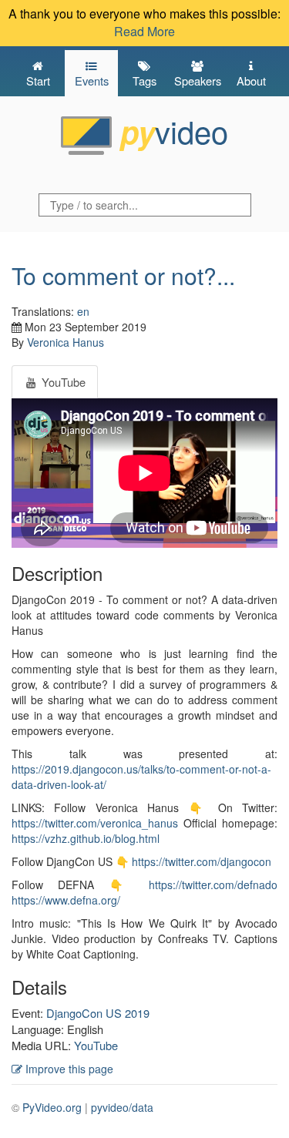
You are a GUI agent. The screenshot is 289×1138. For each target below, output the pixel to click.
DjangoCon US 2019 (98, 1013)
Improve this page (67, 1068)
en (83, 311)
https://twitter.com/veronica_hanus (95, 823)
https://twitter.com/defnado (213, 884)
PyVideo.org (52, 1107)
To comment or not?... (123, 275)
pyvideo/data (122, 1107)
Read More (144, 31)
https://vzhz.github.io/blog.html (86, 838)
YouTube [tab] (62, 382)
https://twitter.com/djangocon (201, 861)
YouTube (96, 1045)
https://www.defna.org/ (66, 900)
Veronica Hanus (65, 342)
